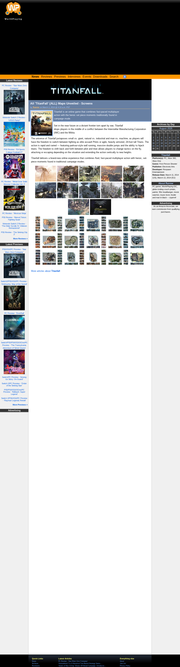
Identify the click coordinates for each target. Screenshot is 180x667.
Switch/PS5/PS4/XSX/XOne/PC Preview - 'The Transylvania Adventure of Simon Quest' (14, 345)
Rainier (36, 107)
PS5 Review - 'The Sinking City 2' (14, 233)
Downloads (100, 76)
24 (157, 146)
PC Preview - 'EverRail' (14, 313)
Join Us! (123, 663)
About (122, 661)
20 (170, 143)
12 (166, 140)
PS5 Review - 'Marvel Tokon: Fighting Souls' (14, 218)
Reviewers (36, 666)
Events (87, 76)
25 (162, 146)
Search (114, 76)
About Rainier (165, 183)
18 (162, 143)
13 (170, 140)
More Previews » (20, 405)
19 (166, 143)
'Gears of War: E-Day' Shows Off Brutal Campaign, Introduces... (82, 666)
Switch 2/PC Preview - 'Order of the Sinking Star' (14, 384)
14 (174, 140)
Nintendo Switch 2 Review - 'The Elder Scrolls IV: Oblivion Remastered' (14, 226)
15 (178, 140)
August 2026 (165, 128)
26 (166, 146)
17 (157, 143)
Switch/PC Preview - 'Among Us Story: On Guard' (14, 378)
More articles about (45, 271)
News (34, 661)
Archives (35, 663)
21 (174, 143)
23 (153, 146)
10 (157, 140)
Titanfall (165, 155)
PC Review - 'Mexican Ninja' (14, 213)
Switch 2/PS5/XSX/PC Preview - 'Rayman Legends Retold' (14, 399)
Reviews (46, 76)
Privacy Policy (125, 666)
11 (162, 140)
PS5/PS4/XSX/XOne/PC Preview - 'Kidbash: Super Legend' (14, 392)
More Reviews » (20, 239)
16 (153, 143)
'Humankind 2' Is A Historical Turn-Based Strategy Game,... (80, 663)
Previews (60, 76)
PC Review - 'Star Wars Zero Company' (73, 661)
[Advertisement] (90, 48)
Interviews (74, 76)
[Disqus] (90, 320)
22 (178, 143)
